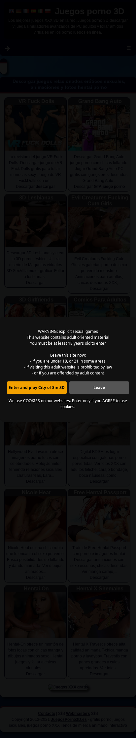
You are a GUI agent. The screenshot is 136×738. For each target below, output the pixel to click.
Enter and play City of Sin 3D (37, 387)
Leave (99, 387)
